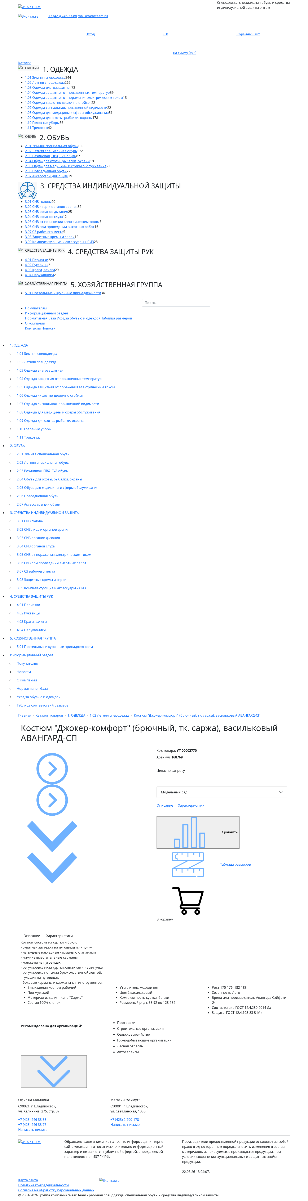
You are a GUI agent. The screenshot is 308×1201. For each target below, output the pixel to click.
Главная (24, 715)
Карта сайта (28, 1180)
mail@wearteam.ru (93, 16)
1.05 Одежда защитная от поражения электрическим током (74, 97)
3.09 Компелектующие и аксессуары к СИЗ (59, 241)
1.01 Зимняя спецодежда (45, 77)
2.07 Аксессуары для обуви (46, 176)
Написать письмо (33, 1129)
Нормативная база (40, 318)
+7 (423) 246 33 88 (32, 1119)
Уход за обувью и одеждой (79, 318)
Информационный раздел (31, 655)
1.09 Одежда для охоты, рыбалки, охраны (58, 117)
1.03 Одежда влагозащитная (48, 87)
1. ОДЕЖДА (19, 345)
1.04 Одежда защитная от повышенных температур (67, 92)
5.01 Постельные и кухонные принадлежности (63, 293)
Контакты (33, 328)
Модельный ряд (174, 792)
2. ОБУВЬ (17, 445)
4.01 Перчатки (36, 259)
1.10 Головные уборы (42, 122)
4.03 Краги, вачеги (40, 270)
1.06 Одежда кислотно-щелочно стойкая (58, 102)
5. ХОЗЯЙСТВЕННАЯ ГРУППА (33, 638)
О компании (27, 680)
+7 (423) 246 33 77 (32, 1124)
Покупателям (36, 308)
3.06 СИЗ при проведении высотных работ (59, 226)
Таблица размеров (116, 318)
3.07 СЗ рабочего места (44, 231)
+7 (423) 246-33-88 (62, 16)
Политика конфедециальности (43, 1185)
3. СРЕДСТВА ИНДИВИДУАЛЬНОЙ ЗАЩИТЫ (45, 512)
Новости (48, 328)
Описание (165, 805)
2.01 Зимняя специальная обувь (51, 146)
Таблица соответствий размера (43, 705)
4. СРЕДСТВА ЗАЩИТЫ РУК (31, 596)
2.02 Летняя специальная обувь (51, 151)
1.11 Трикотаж (36, 127)
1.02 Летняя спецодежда (45, 82)
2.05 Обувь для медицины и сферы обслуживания (65, 166)
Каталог (24, 63)
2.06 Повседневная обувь (46, 171)
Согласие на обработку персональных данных (56, 1190)
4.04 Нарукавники (39, 275)
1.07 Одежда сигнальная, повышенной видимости (66, 107)
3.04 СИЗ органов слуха (44, 216)
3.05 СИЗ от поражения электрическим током (62, 221)
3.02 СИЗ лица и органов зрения (51, 206)
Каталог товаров (49, 715)
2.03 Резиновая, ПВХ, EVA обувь (50, 156)
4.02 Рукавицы (36, 265)
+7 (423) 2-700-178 (124, 1119)
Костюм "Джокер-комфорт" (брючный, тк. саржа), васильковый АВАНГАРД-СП (197, 715)
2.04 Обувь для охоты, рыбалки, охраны (57, 161)
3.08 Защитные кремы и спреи (50, 236)
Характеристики (191, 805)
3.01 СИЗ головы (38, 201)
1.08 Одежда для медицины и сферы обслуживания (67, 112)
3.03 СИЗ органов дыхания (46, 211)
